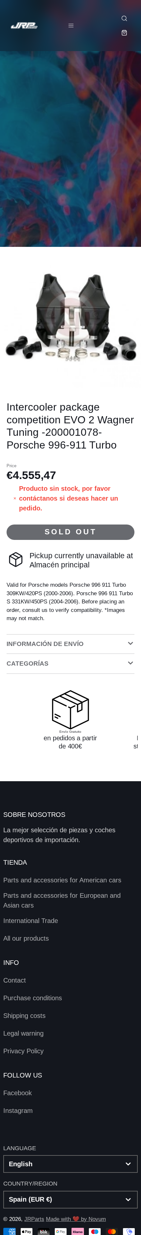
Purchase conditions (32, 998)
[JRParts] (24, 25)
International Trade (30, 920)
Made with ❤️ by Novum (76, 1219)
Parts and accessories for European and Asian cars (62, 900)
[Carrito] (124, 33)
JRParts (34, 1219)
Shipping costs (24, 1015)
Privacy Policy (23, 1051)
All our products (26, 938)
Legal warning (23, 1033)
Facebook (17, 1093)
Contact (14, 980)
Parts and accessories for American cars (62, 880)
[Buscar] (124, 18)
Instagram (18, 1110)
